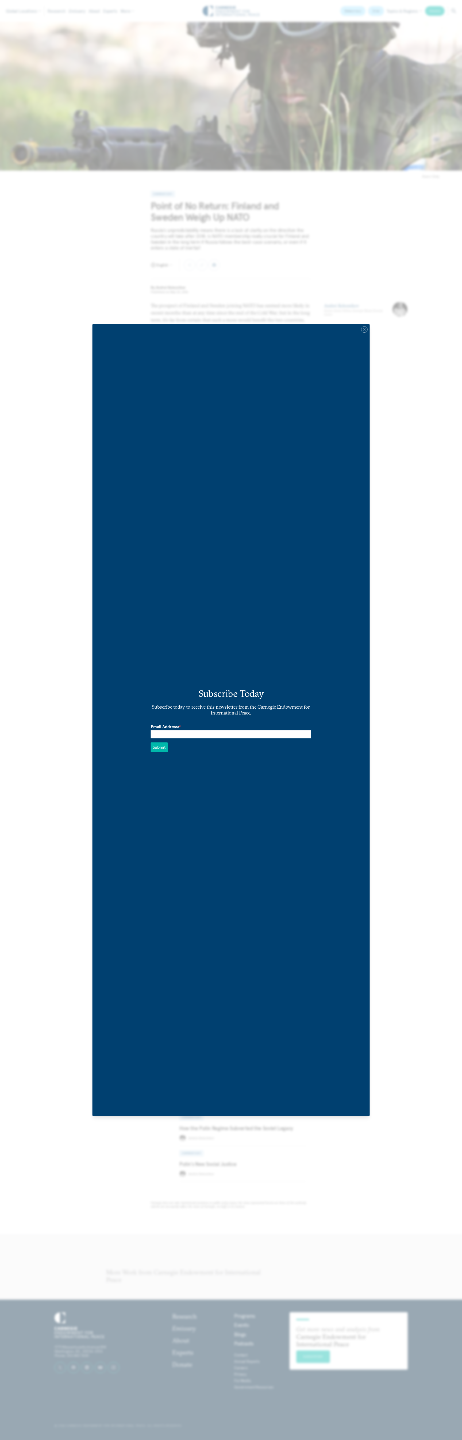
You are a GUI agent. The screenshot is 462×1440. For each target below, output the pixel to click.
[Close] (364, 329)
